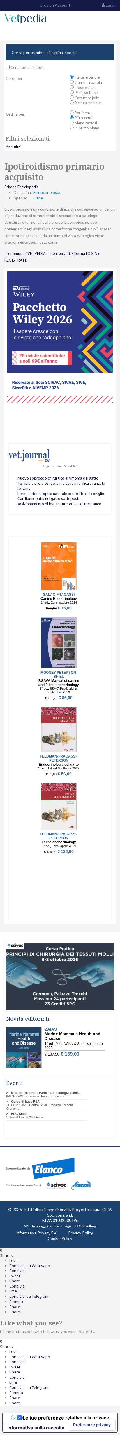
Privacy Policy (80, 1232)
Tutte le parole (87, 77)
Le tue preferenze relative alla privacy (66, 1418)
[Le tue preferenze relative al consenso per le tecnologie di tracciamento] (91, 1424)
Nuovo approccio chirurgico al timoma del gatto (57, 478)
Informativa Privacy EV (36, 1232)
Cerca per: (14, 78)
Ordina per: (15, 114)
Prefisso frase (86, 92)
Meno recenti (85, 123)
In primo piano (86, 128)
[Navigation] (6, 34)
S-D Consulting (84, 1226)
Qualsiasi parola (88, 82)
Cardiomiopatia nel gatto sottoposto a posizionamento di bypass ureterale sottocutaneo (59, 501)
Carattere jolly (86, 97)
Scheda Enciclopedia (21, 187)
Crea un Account (54, 5)
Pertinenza (83, 112)
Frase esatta (85, 87)
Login (111, 5)
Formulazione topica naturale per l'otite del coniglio (60, 493)
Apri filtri (13, 147)
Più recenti (83, 117)
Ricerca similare (87, 102)
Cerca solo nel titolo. (27, 67)
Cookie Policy (60, 1238)
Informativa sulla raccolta (35, 1428)
